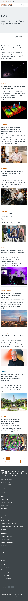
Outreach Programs (6, 502)
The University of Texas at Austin (10, 593)
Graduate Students (6, 570)
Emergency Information (6, 594)
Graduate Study (5, 539)
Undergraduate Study (7, 536)
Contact (3, 511)
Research (4, 43)
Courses (3, 548)
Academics (4, 533)
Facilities (3, 529)
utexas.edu (4, 1)
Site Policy (16, 594)
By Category (19, 36)
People (3, 552)
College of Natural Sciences (14, 1)
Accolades (4, 333)
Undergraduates (5, 567)
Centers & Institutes (6, 521)
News (2, 556)
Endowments (4, 505)
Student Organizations (7, 542)
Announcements (6, 290)
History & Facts (5, 499)
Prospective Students (7, 572)
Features (4, 124)
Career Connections (6, 545)
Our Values (4, 508)
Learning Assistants (6, 578)
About (3, 496)
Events (3, 560)
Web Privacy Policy (16, 596)
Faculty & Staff (5, 575)
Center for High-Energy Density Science (12, 526)
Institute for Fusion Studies (8, 523)
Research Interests (6, 518)
